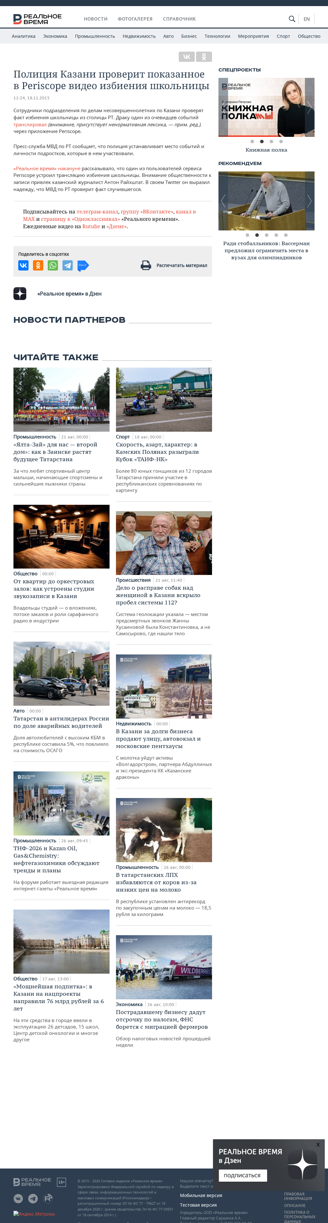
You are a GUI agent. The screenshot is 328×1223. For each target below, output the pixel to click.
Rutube (91, 226)
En (307, 19)
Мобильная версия (201, 1195)
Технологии (217, 36)
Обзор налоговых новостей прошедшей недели (163, 1028)
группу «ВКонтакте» (147, 211)
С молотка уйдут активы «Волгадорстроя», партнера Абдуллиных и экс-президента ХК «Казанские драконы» (164, 754)
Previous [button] (223, 107)
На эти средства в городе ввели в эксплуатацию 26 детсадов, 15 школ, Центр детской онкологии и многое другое (58, 1013)
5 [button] (286, 235)
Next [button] (310, 107)
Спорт (283, 36)
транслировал (30, 124)
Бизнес (189, 36)
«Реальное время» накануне (46, 168)
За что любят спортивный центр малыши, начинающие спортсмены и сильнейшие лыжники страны (57, 464)
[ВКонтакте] (187, 57)
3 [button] (271, 141)
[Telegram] (67, 265)
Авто (168, 36)
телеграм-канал (97, 211)
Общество (309, 36)
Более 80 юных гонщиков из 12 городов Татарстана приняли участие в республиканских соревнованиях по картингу (164, 467)
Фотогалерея (135, 19)
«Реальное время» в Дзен (69, 293)
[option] (279, 107)
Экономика (55, 36)
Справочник (179, 19)
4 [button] (281, 141)
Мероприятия (253, 36)
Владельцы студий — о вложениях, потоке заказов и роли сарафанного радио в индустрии (55, 601)
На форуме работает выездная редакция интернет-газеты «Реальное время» (60, 868)
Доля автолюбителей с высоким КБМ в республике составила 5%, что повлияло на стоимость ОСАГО (61, 734)
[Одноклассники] (204, 57)
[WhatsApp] (53, 265)
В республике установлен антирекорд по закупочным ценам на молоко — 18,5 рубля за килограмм (163, 894)
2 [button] (261, 141)
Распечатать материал (182, 265)
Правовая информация (298, 1196)
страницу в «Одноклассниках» (80, 218)
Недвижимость (139, 36)
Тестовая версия (198, 1205)
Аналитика (24, 36)
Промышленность (95, 36)
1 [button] (252, 141)
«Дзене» (116, 226)
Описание (295, 1205)
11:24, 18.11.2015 (31, 98)
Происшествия (134, 580)
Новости (96, 19)
